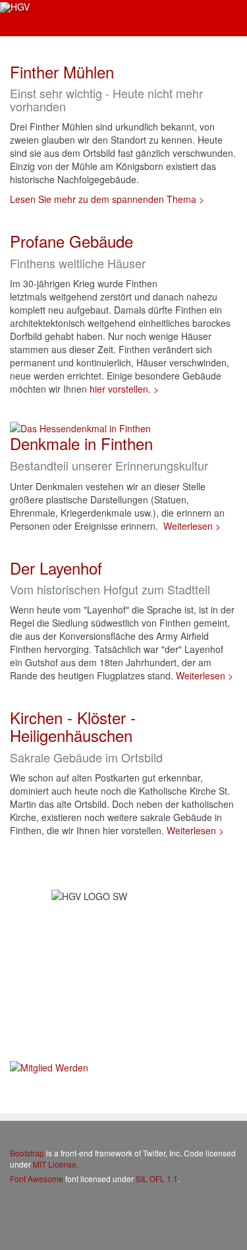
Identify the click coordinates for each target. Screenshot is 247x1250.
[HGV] (15, 7)
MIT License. (55, 1164)
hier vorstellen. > (124, 388)
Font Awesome (36, 1178)
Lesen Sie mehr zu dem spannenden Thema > (107, 199)
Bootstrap (27, 1152)
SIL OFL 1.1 (157, 1178)
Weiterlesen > (192, 525)
